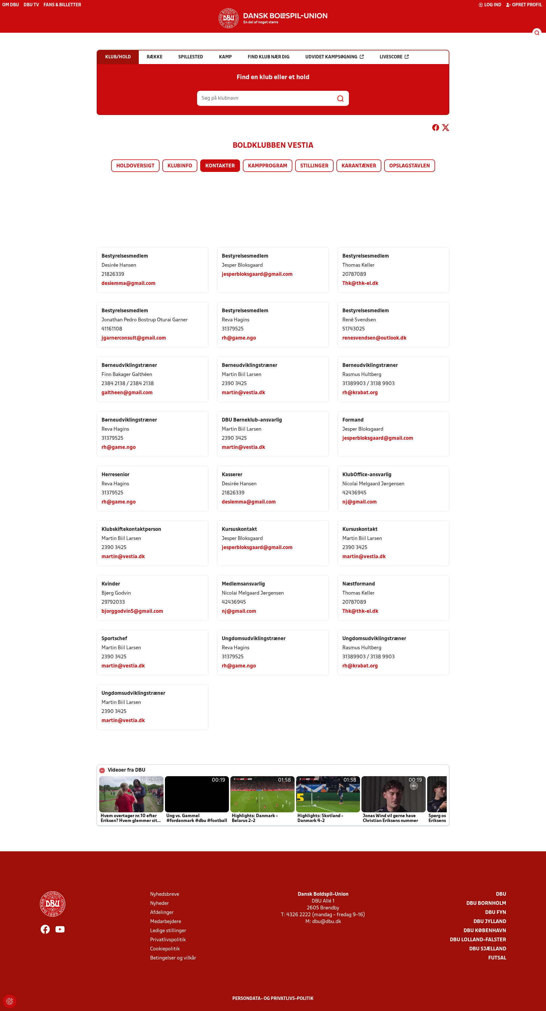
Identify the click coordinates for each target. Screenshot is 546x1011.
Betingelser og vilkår (173, 958)
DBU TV (31, 5)
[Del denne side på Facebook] (435, 128)
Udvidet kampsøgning (331, 57)
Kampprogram (267, 166)
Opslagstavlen (409, 166)
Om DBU (10, 5)
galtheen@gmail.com (127, 393)
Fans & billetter (62, 5)
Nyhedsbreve (164, 894)
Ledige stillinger (168, 930)
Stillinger (314, 166)
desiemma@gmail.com (129, 283)
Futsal (497, 958)
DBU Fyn (495, 912)
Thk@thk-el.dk (360, 283)
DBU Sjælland (487, 949)
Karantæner (359, 166)
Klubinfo (179, 166)
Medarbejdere (165, 921)
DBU (501, 894)
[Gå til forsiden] (273, 18)
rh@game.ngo (239, 338)
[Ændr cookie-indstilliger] (9, 1001)
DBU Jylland (489, 921)
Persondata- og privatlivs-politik (273, 999)
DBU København (485, 930)
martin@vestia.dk (243, 393)
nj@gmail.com (359, 502)
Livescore (391, 57)
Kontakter (220, 166)
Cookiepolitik (165, 949)
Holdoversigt (135, 166)
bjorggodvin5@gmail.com (132, 611)
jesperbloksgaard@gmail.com (257, 274)
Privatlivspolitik (168, 940)
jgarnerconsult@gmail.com (134, 338)
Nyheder (159, 903)
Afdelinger (162, 912)
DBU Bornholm (486, 903)
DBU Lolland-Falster (478, 940)
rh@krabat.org (360, 393)
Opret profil (527, 5)
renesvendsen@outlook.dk (374, 338)
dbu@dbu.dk (326, 921)
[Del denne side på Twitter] (445, 128)
